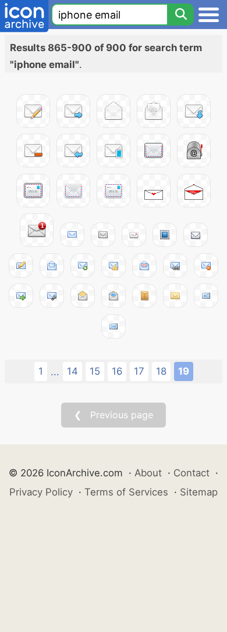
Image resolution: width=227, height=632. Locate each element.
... (55, 372)
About (148, 473)
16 (117, 371)
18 (161, 371)
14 (72, 371)
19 (183, 371)
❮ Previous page (113, 415)
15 (95, 371)
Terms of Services (126, 492)
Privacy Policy (41, 492)
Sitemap (199, 492)
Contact (191, 473)
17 (139, 371)
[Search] (180, 14)
